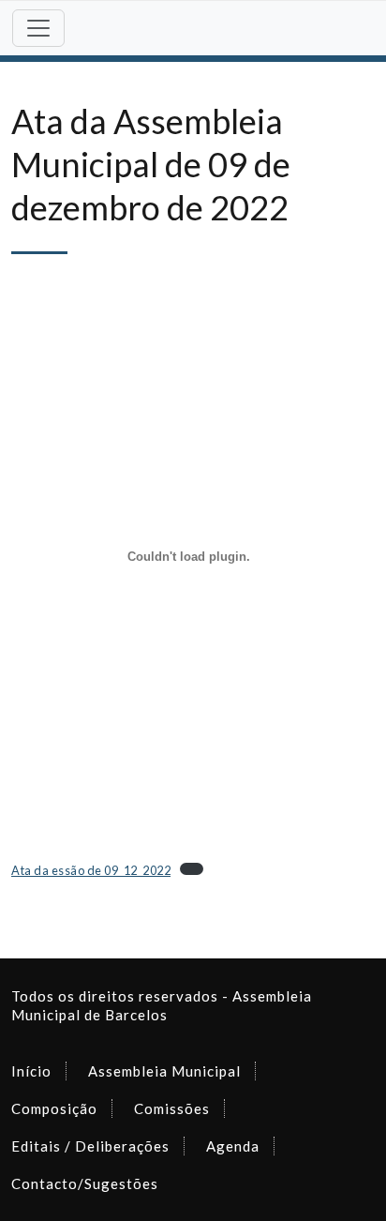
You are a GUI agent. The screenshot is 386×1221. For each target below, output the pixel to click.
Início (31, 1071)
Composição (54, 1108)
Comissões (172, 1108)
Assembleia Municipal (164, 1071)
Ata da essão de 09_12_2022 (91, 870)
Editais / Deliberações (90, 1146)
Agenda (233, 1146)
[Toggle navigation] (38, 28)
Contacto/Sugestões (84, 1183)
